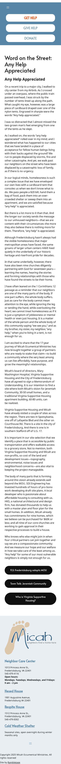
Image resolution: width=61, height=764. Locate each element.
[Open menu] (8, 7)
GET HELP (30, 18)
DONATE (30, 38)
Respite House (14, 707)
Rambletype (14, 762)
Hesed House (14, 691)
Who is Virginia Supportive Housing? (30, 598)
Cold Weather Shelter (20, 726)
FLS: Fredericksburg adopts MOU (28, 570)
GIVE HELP (30, 28)
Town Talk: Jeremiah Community (28, 583)
